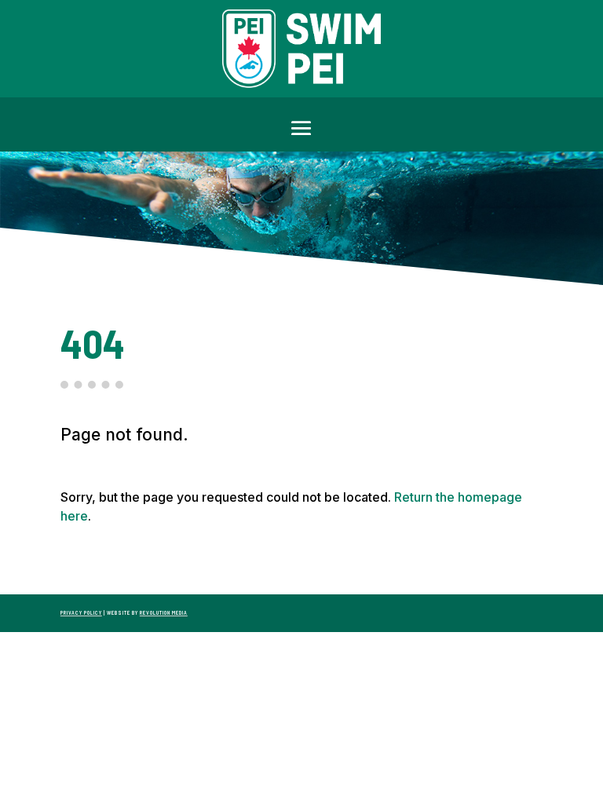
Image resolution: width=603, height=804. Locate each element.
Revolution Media (164, 612)
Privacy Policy (81, 612)
